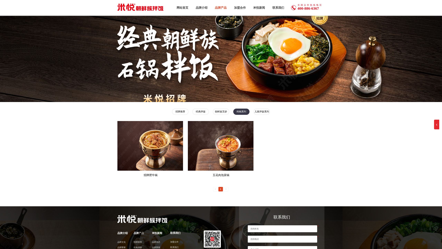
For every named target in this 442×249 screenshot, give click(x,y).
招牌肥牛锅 (150, 175)
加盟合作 (240, 7)
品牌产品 (221, 7)
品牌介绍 (202, 7)
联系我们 (278, 7)
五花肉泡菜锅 (221, 175)
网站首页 (182, 7)
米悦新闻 (259, 7)
